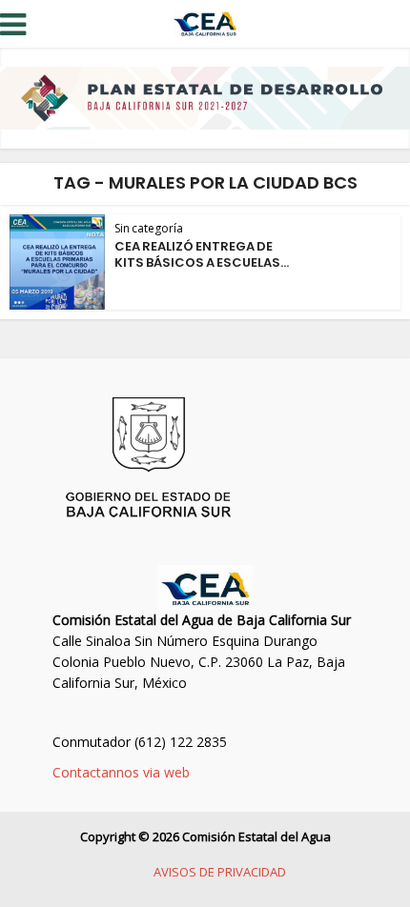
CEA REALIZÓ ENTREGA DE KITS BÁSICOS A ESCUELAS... (201, 254)
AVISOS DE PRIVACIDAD (220, 871)
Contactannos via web (121, 772)
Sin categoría (148, 228)
